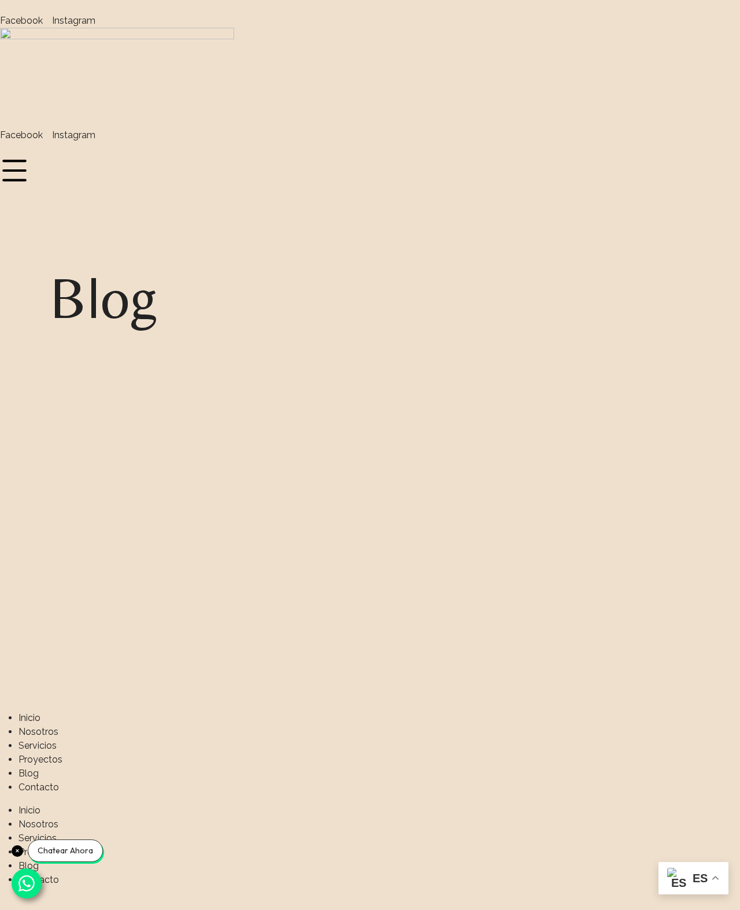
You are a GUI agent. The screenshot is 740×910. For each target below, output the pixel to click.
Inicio (29, 717)
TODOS (234, 356)
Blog (28, 773)
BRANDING (404, 305)
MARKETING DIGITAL (588, 305)
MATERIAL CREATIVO (265, 331)
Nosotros (38, 731)
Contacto (38, 787)
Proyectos (40, 759)
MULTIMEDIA (408, 331)
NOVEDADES (569, 331)
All (227, 305)
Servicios (37, 745)
